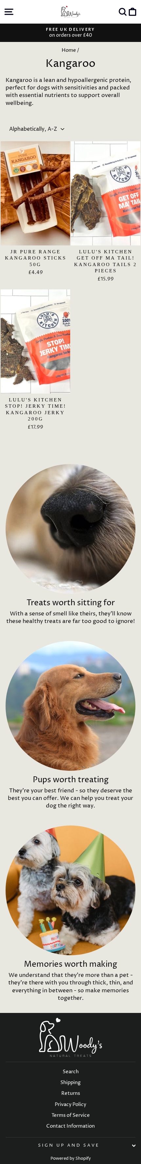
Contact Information (70, 1126)
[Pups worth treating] (70, 706)
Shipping (70, 1082)
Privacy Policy (70, 1104)
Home (69, 50)
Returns (70, 1093)
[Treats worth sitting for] (70, 529)
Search (71, 1071)
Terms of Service (70, 1115)
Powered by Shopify (70, 1158)
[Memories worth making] (70, 890)
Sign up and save (69, 1145)
